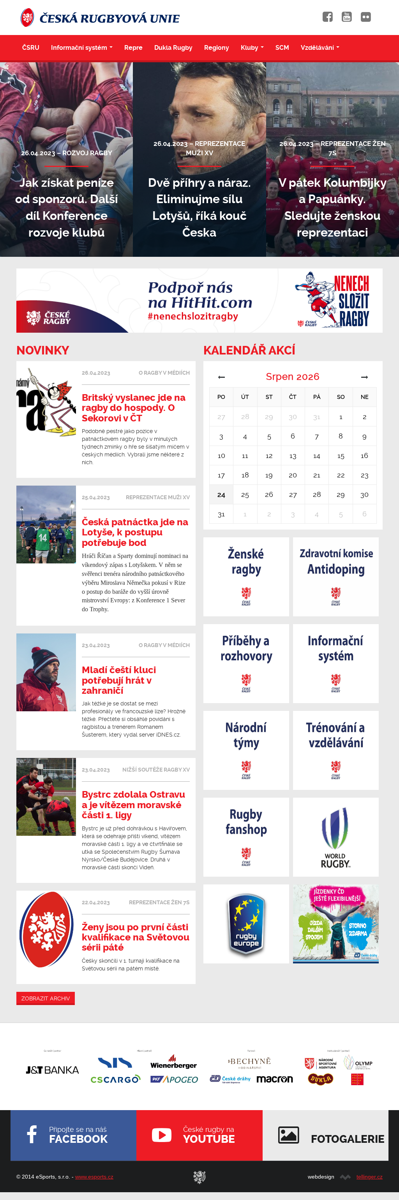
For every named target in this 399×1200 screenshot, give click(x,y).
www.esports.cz (94, 1177)
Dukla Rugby (173, 47)
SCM (282, 47)
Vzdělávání (322, 50)
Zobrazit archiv (45, 998)
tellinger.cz (370, 1177)
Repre (133, 47)
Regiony (216, 47)
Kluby (254, 50)
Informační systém (83, 50)
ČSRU (30, 47)
